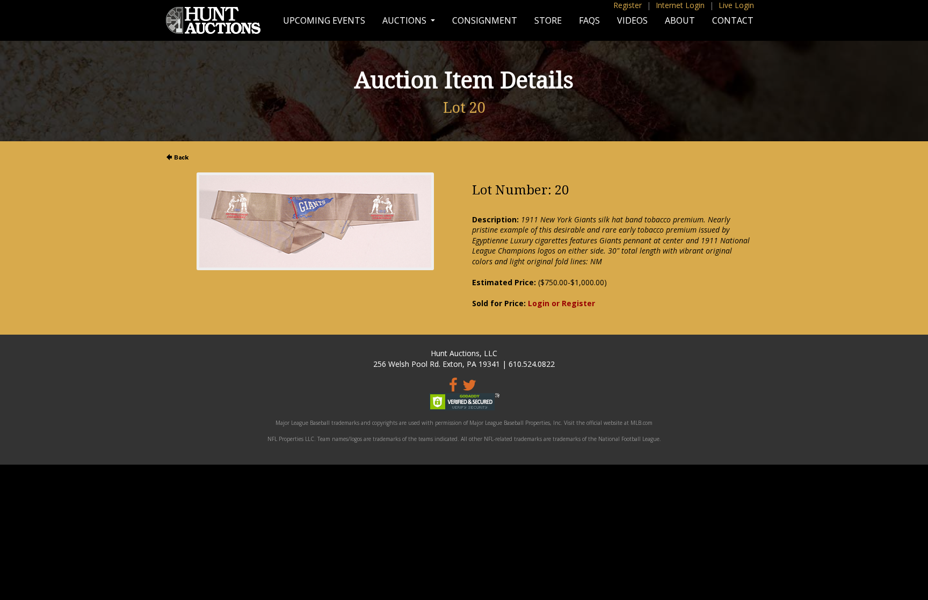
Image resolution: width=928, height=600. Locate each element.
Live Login (736, 5)
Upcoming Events (324, 20)
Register (627, 5)
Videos (632, 20)
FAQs (589, 20)
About (680, 20)
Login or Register (561, 303)
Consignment (484, 20)
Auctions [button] (405, 20)
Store (548, 20)
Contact (732, 20)
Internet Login (680, 5)
